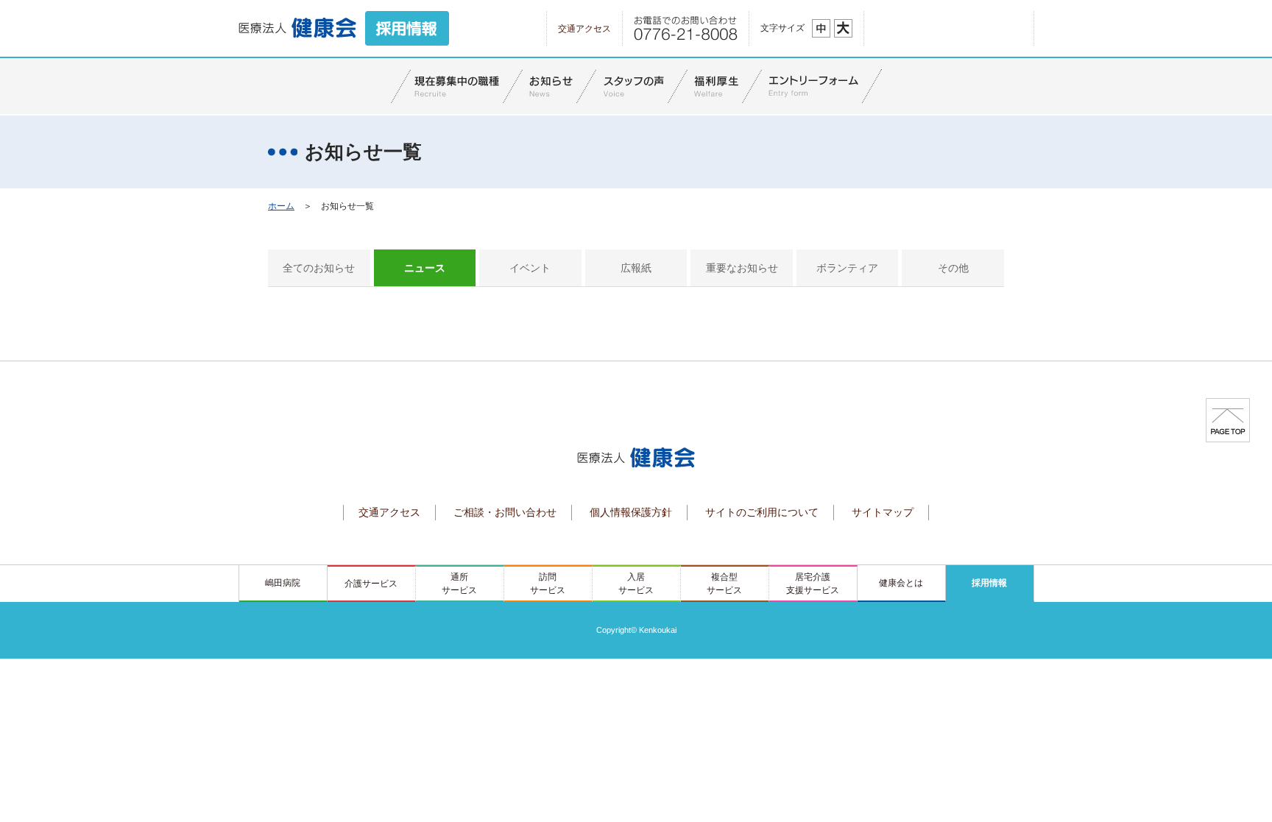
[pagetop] (1228, 419)
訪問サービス (547, 583)
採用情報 (989, 583)
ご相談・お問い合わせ (504, 512)
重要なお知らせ (742, 268)
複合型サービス (724, 583)
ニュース (424, 268)
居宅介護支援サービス (812, 583)
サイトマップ (883, 512)
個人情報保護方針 (631, 512)
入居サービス (636, 583)
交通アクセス (584, 29)
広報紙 (636, 268)
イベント (530, 268)
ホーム (281, 206)
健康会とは (901, 583)
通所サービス (459, 583)
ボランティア (847, 268)
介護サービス (371, 583)
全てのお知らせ (319, 268)
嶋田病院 (282, 583)
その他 (953, 268)
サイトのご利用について (762, 512)
